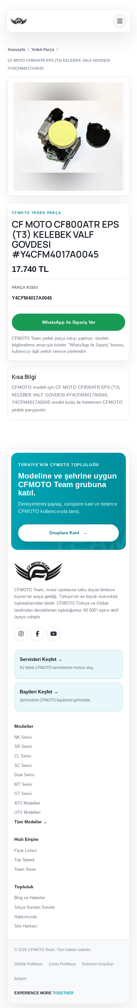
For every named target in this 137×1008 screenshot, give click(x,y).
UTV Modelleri (27, 812)
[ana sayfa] (60, 21)
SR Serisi (23, 746)
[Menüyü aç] (119, 21)
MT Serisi (23, 784)
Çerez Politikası (62, 964)
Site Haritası (25, 926)
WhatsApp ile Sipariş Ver (68, 322)
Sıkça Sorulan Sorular (34, 907)
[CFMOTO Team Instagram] (21, 633)
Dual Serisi (24, 774)
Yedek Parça (42, 49)
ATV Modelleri (27, 803)
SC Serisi (23, 765)
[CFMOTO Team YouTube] (53, 633)
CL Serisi (22, 756)
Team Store (25, 869)
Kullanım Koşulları (98, 964)
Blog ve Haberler (29, 897)
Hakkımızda (25, 916)
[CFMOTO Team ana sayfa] (38, 571)
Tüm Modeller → (30, 822)
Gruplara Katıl (68, 532)
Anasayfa (16, 49)
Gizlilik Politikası (28, 964)
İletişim (20, 978)
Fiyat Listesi (25, 850)
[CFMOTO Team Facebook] (37, 633)
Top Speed (24, 859)
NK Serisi (23, 737)
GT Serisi (23, 793)
